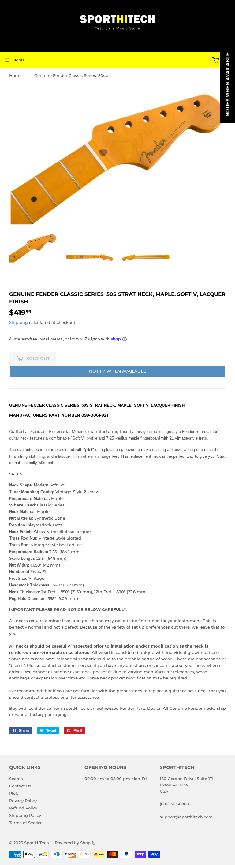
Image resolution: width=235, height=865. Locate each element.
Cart (225, 59)
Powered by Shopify (75, 842)
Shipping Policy (25, 815)
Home (15, 75)
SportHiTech (36, 842)
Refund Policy (23, 807)
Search (16, 778)
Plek (13, 793)
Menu (18, 59)
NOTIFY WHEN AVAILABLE (117, 371)
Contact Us (20, 785)
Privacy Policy (23, 800)
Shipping (18, 322)
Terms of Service (26, 822)
